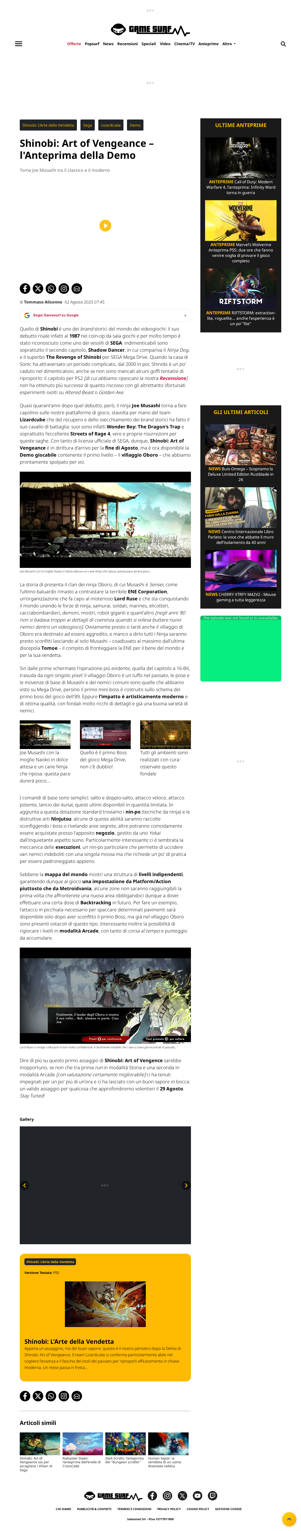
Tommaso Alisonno (43, 302)
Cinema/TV (184, 43)
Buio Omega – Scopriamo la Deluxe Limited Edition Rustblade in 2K (241, 474)
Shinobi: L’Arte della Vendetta (48, 125)
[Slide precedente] (24, 1185)
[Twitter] (185, 1495)
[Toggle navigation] (18, 43)
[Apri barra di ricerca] (283, 44)
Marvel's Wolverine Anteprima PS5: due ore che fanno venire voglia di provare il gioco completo (241, 252)
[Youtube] (200, 1495)
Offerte (74, 43)
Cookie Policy (198, 1509)
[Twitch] (212, 1495)
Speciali (149, 43)
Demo (135, 125)
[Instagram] (170, 1495)
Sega (87, 125)
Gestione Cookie (228, 1509)
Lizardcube (111, 125)
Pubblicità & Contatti (94, 1509)
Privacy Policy (169, 1509)
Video (165, 43)
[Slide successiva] (186, 1185)
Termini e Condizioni (134, 1509)
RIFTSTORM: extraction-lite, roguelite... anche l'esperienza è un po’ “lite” (241, 318)
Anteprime (208, 43)
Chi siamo (63, 1509)
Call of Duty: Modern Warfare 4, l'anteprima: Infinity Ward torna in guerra (240, 187)
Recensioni (127, 43)
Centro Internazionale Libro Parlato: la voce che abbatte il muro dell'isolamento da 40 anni (241, 537)
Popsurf (92, 43)
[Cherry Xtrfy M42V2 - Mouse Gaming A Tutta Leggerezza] (241, 570)
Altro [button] (227, 43)
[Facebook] (155, 1495)
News (108, 43)
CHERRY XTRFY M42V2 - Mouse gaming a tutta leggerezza (241, 597)
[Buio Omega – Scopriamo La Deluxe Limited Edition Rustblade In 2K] (241, 444)
